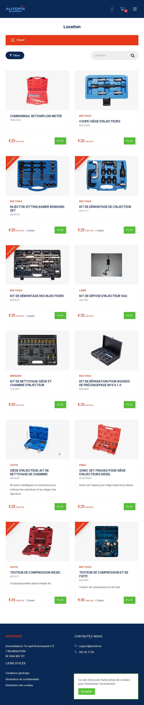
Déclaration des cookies (19, 685)
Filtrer (16, 55)
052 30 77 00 (86, 652)
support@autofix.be (90, 646)
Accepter (86, 691)
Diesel (20, 40)
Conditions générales (18, 673)
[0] (122, 9)
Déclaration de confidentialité (22, 679)
